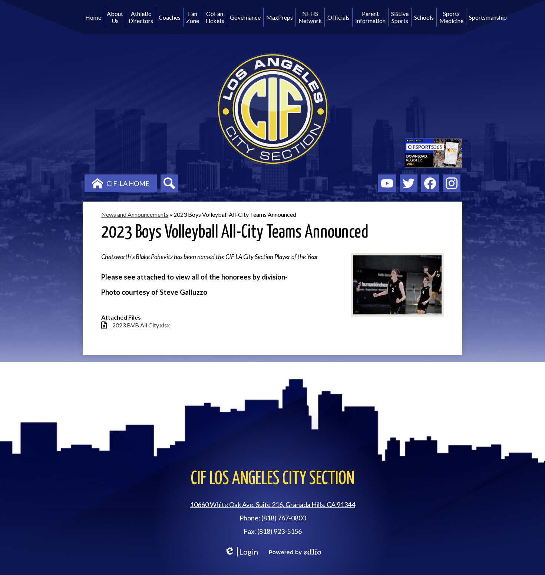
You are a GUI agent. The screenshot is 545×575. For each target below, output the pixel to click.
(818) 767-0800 (283, 518)
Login (241, 551)
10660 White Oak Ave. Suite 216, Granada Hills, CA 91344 (272, 504)
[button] (115, 17)
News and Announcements (134, 214)
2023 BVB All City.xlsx (141, 325)
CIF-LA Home (127, 183)
